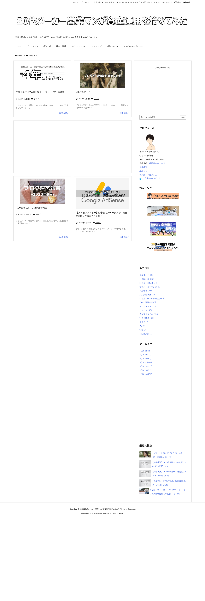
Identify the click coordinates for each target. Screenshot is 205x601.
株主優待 (145, 290)
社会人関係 (108, 2)
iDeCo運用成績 (147, 302)
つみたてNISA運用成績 (151, 298)
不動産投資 (145, 333)
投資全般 (97, 2)
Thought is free (117, 513)
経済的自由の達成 (157, 163)
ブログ (36, 99)
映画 (143, 329)
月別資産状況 (147, 294)
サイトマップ (135, 2)
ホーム (75, 2)
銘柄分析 (148, 279)
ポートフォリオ (147, 306)
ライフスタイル (121, 2)
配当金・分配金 (148, 283)
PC (142, 326)
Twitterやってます (153, 178)
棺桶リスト (144, 171)
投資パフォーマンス (149, 287)
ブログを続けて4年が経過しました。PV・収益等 (40, 92)
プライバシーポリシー (163, 2)
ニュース (145, 310)
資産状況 (143, 167)
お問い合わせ (148, 2)
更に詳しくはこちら (148, 175)
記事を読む (64, 113)
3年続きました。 (84, 92)
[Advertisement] (72, 146)
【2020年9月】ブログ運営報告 (31, 207)
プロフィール (86, 2)
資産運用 (146, 275)
